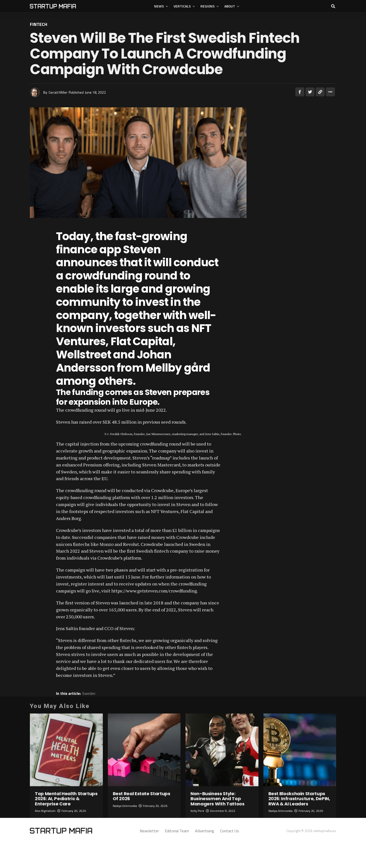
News (159, 6)
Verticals (182, 6)
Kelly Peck (197, 810)
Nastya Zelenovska (125, 805)
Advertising (204, 831)
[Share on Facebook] (299, 91)
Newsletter (149, 831)
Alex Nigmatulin (45, 810)
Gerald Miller (58, 92)
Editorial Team (177, 831)
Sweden (88, 693)
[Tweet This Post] (309, 91)
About (229, 6)
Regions (207, 6)
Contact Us (229, 831)
